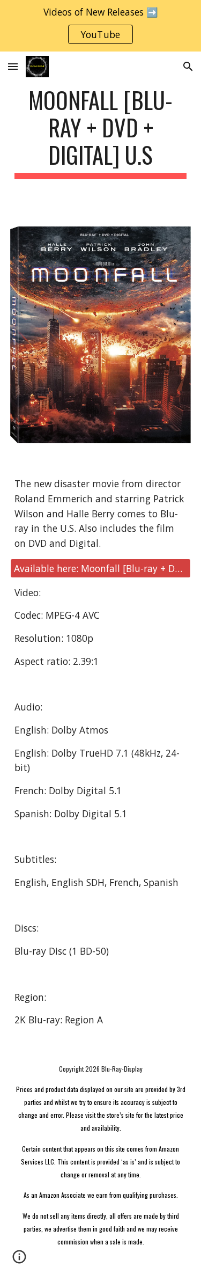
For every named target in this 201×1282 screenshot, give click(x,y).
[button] (13, 66)
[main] (100, 133)
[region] (100, 26)
